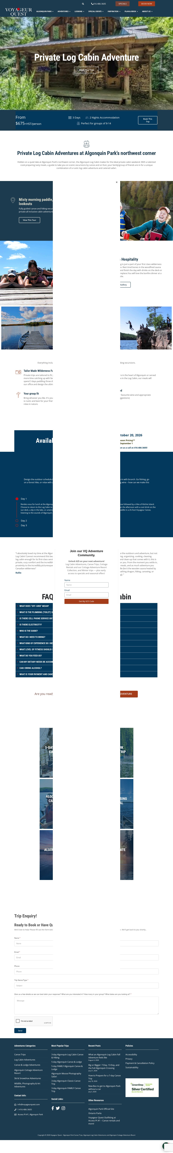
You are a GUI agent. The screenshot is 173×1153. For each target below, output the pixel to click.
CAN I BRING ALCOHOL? (31, 668)
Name (67, 580)
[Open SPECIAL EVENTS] (103, 11)
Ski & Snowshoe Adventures (27, 1078)
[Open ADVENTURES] (70, 11)
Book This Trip (86, 69)
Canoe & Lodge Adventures (27, 1065)
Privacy (129, 1058)
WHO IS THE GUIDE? (29, 630)
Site (112, 1109)
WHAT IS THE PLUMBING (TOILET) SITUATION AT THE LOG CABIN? (50, 612)
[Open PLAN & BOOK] (137, 11)
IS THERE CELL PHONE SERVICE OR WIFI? (38, 618)
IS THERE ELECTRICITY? (31, 624)
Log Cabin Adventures (24, 1059)
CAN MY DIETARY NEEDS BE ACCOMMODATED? (41, 661)
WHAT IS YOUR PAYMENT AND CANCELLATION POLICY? (45, 674)
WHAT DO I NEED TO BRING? (32, 637)
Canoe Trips (20, 1054)
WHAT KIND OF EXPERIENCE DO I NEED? (38, 643)
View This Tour (29, 220)
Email (67, 590)
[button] (4, 328)
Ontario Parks (95, 1113)
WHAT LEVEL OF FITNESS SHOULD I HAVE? (39, 649)
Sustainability (132, 1067)
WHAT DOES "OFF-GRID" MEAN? (34, 606)
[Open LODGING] (83, 11)
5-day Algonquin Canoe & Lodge (66, 1061)
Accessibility (131, 1054)
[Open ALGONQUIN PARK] (53, 11)
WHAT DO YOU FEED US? (31, 655)
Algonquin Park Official (99, 1109)
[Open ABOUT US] (152, 11)
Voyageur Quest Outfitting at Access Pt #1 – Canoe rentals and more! (104, 1120)
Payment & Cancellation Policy (140, 1063)
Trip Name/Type (21, 980)
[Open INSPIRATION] (120, 11)
